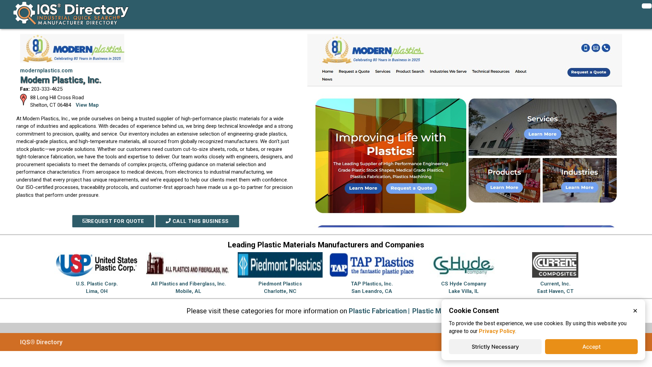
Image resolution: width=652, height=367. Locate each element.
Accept (591, 346)
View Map (87, 105)
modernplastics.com (46, 70)
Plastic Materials (438, 311)
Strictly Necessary (495, 346)
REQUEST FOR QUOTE (116, 221)
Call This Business (200, 221)
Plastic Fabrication (378, 311)
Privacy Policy (497, 331)
